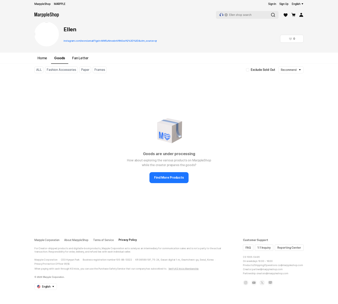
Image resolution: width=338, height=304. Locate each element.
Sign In (272, 3)
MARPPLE (60, 3)
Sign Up (284, 3)
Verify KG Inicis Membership (183, 268)
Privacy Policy (128, 239)
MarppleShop (42, 3)
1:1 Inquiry (264, 247)
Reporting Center (289, 247)
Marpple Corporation (46, 240)
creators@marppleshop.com (272, 273)
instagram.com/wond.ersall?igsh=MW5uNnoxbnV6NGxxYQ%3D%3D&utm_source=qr (110, 41)
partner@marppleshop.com (267, 269)
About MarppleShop (76, 240)
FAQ (248, 247)
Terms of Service (103, 240)
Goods (59, 58)
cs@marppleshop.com (290, 265)
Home (42, 58)
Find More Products (169, 177)
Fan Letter (80, 58)
